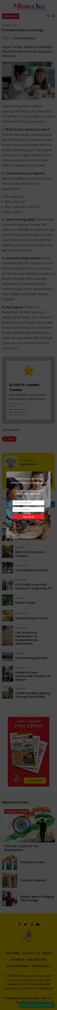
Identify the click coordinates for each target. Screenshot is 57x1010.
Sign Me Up (28, 516)
